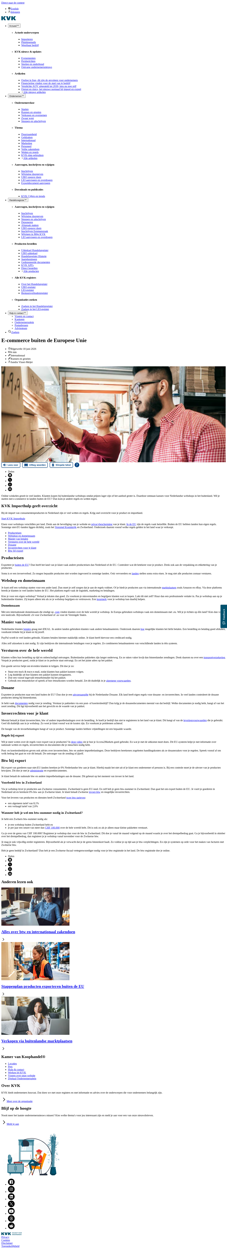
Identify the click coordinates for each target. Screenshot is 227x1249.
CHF (52, 827)
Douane (12, 544)
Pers (10, 1066)
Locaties (12, 1063)
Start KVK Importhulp (13, 518)
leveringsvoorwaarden (195, 720)
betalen (27, 629)
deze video (76, 741)
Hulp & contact (16, 1069)
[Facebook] (11, 1184)
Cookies (5, 1240)
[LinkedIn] (11, 1199)
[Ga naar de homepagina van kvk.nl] (8, 19)
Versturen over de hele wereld (23, 541)
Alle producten (31, 271)
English (15, 8)
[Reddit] (11, 1228)
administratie (36, 770)
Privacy (5, 1237)
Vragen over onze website (21, 1075)
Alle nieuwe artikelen (34, 92)
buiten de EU (22, 564)
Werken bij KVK (17, 1072)
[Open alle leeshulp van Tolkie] (77, 465)
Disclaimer (7, 1243)
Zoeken (15, 332)
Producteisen (14, 532)
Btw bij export (15, 550)
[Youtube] (11, 1213)
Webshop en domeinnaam (21, 535)
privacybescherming (101, 524)
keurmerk (102, 599)
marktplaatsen (169, 587)
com (57, 612)
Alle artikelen (30, 158)
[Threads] (11, 1220)
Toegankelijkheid (10, 1246)
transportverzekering (214, 657)
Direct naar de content (12, 2)
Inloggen (15, 12)
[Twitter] (11, 1206)
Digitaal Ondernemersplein (22, 1078)
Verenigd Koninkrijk (65, 527)
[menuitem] (117, 8)
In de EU (131, 524)
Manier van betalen (18, 538)
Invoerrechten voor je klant (22, 547)
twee (75, 797)
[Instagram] (11, 1191)
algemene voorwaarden (118, 680)
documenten (21, 703)
